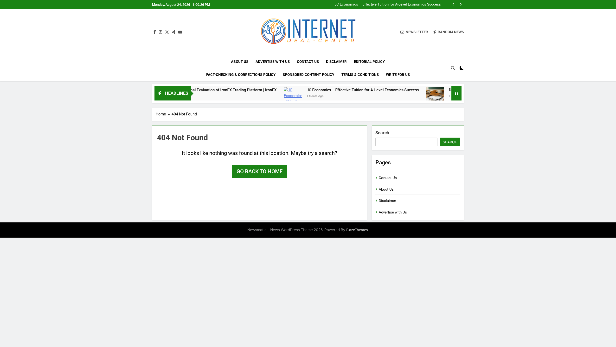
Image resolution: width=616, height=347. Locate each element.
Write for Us (398, 75)
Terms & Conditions (360, 75)
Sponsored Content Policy (308, 75)
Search (382, 132)
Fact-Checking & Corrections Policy (241, 75)
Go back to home (259, 171)
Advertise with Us (273, 62)
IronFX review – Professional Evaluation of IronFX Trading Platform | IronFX (198, 90)
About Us (239, 62)
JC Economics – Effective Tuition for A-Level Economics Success (387, 5)
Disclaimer (336, 62)
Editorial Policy (369, 62)
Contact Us (308, 62)
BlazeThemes (357, 230)
